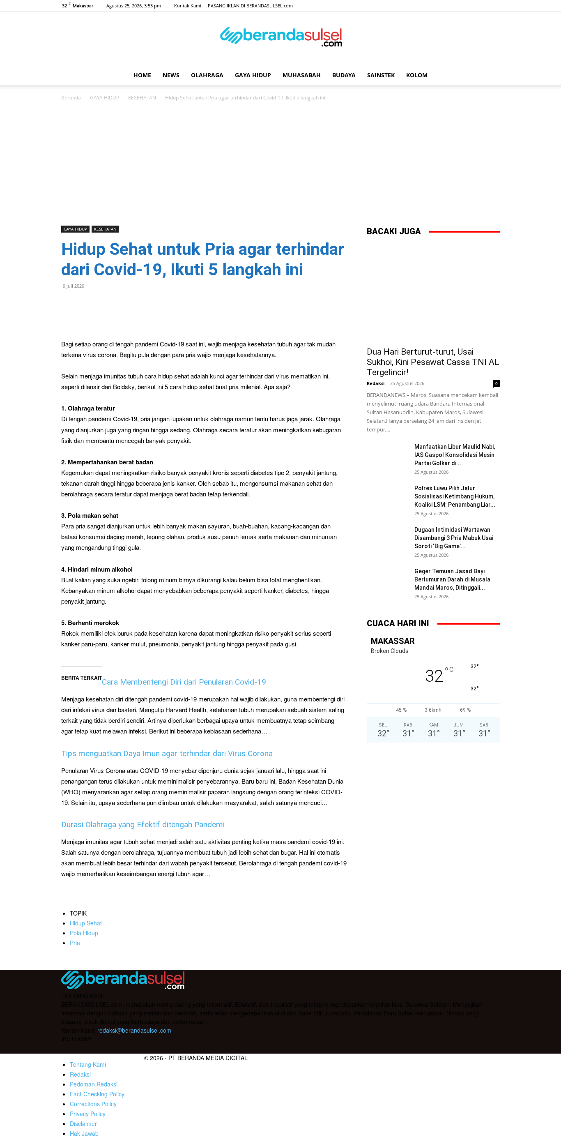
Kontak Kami (187, 5)
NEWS (171, 75)
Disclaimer (83, 1123)
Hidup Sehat (86, 923)
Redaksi (375, 383)
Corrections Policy (93, 1104)
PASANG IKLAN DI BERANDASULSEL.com (250, 5)
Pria (75, 943)
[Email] (107, 304)
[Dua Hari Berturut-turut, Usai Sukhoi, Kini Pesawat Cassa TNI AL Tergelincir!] (433, 293)
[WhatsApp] (88, 304)
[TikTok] (480, 6)
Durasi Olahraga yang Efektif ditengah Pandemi (143, 824)
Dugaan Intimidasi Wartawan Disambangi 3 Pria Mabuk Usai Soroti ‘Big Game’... (453, 537)
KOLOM (417, 75)
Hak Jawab (84, 1133)
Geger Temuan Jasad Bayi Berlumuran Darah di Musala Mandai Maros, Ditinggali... (452, 579)
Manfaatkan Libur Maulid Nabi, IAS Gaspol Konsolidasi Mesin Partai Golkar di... (454, 454)
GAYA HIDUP (253, 75)
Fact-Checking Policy (97, 1094)
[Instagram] (466, 6)
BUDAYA (344, 75)
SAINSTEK (381, 75)
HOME (142, 75)
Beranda (71, 97)
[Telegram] (126, 304)
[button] (490, 76)
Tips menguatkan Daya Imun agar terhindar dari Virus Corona (167, 753)
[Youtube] (493, 6)
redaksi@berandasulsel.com (134, 1030)
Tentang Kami (88, 1064)
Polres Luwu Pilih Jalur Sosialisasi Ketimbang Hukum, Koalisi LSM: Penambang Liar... (454, 496)
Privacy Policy (88, 1113)
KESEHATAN (142, 97)
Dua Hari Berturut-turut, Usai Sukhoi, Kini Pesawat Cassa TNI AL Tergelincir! (433, 362)
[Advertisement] (280, 163)
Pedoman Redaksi (93, 1084)
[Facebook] (453, 6)
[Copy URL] (145, 304)
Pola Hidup (84, 933)
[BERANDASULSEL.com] (280, 39)
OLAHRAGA (207, 75)
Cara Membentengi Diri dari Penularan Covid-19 (184, 682)
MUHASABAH (302, 75)
